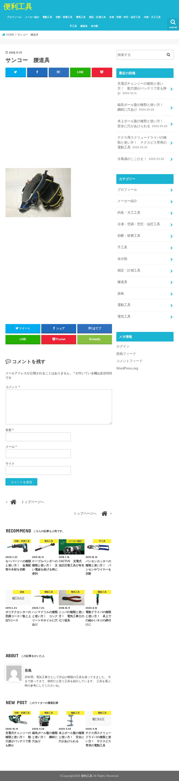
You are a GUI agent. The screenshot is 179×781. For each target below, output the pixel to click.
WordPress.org (127, 368)
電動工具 (47, 17)
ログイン (122, 346)
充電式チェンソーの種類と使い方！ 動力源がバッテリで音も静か (142, 88)
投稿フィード (126, 353)
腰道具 (84, 26)
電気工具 (81, 17)
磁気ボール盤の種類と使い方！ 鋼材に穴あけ (142, 107)
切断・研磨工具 (64, 17)
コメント (12, 387)
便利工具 (17, 6)
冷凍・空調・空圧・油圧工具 (124, 17)
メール (11, 446)
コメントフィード (129, 361)
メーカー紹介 (32, 17)
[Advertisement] (58, 124)
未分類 (94, 26)
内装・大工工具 (152, 17)
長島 (28, 670)
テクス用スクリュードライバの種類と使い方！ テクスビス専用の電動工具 (142, 142)
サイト (10, 463)
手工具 (73, 26)
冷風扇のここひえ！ (140, 159)
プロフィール (14, 17)
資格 (120, 293)
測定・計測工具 (97, 17)
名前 (9, 430)
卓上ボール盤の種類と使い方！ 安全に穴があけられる (142, 123)
